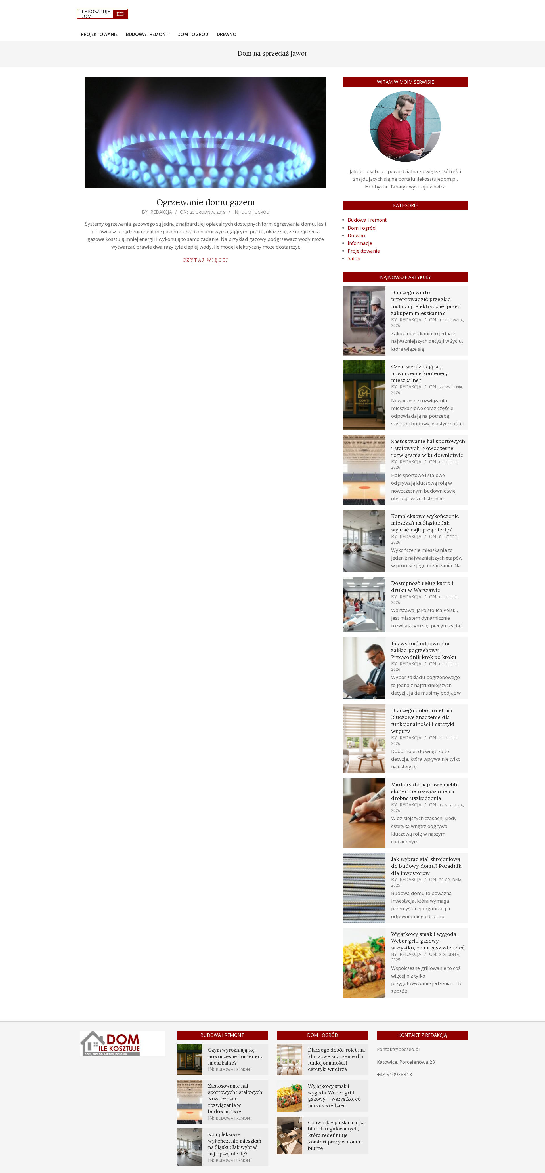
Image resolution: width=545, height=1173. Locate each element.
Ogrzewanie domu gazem (205, 202)
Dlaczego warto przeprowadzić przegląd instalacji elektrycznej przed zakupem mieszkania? (426, 302)
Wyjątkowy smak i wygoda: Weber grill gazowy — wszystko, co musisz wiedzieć (428, 941)
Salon (354, 258)
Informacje (360, 243)
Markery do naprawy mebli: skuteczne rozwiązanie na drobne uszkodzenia (424, 791)
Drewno (356, 235)
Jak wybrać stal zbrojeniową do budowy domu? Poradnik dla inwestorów (426, 866)
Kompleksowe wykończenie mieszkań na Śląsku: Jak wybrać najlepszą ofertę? (425, 523)
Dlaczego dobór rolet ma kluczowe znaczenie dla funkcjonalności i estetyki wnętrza (422, 720)
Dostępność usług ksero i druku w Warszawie (422, 586)
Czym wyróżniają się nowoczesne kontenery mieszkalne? (419, 373)
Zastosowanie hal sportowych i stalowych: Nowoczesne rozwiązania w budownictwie (428, 448)
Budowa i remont (367, 219)
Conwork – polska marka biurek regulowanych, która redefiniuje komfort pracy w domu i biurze (336, 1135)
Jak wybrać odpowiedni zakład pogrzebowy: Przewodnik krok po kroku (423, 650)
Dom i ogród (255, 212)
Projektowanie (364, 250)
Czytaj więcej (206, 260)
